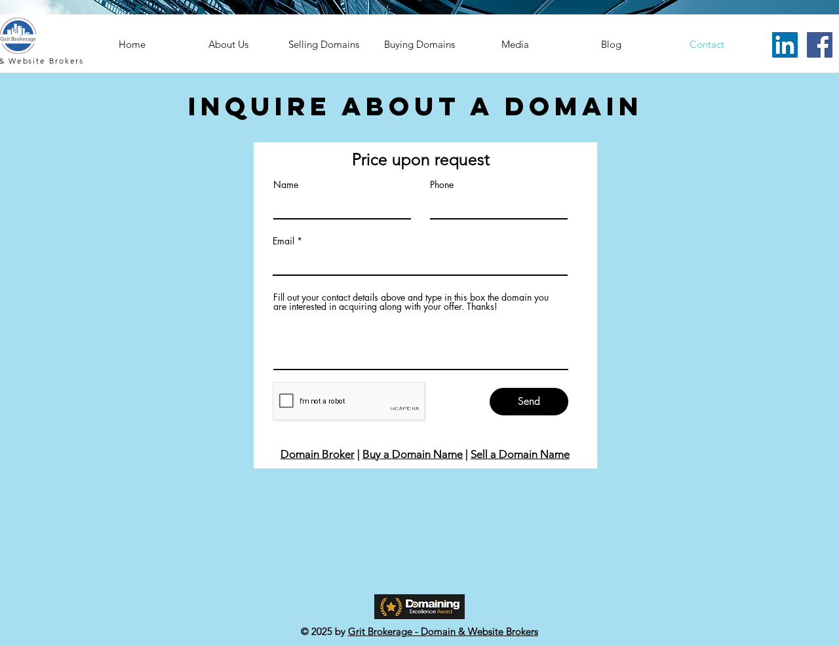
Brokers (67, 61)
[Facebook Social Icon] (819, 45)
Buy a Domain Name (412, 454)
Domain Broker (318, 454)
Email (283, 241)
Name (285, 184)
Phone (442, 184)
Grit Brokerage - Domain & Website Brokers (443, 631)
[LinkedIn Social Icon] (785, 45)
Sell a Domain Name (520, 454)
